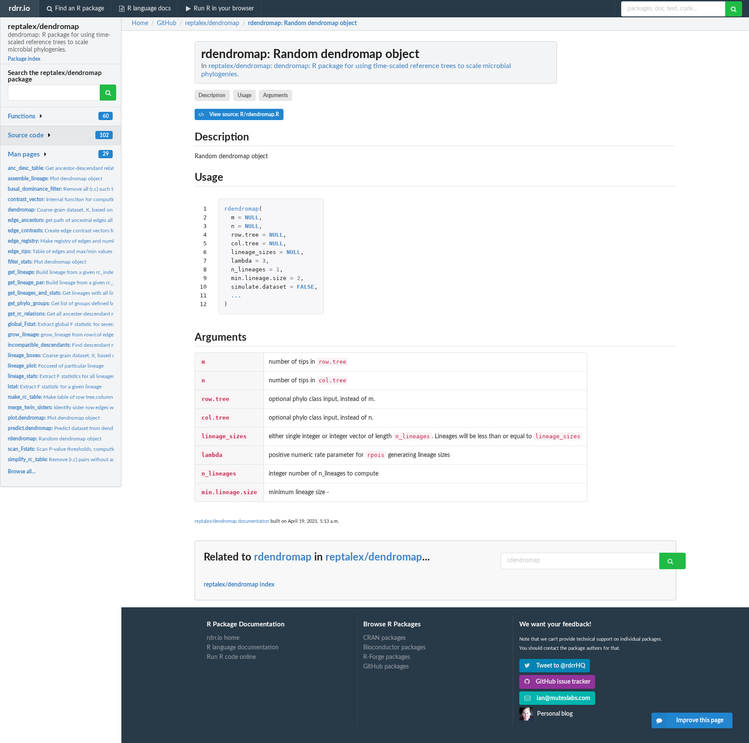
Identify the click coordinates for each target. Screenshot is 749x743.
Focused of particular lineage (56, 365)
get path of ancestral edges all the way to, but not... (84, 220)
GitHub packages (386, 667)
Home (140, 23)
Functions (22, 116)
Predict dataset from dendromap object (75, 428)
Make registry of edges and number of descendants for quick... (95, 241)
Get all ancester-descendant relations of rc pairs (81, 313)
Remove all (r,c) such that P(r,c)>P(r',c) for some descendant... (104, 189)
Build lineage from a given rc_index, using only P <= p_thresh (91, 272)
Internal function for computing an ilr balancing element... (92, 199)
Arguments (275, 95)
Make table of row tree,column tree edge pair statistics (87, 397)
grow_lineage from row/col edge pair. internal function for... (92, 334)
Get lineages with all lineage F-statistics (79, 293)
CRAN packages (384, 638)
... (236, 295)
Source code (26, 135)
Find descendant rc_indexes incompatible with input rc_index (110, 345)
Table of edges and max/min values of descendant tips (82, 251)
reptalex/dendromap (374, 557)
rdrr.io (19, 8)
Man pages (24, 154)
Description (212, 95)
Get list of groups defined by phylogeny (74, 303)
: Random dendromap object (302, 23)
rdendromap (241, 208)
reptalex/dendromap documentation (232, 521)
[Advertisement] (611, 171)
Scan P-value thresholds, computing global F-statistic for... (88, 449)
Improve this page (699, 720)
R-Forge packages (386, 657)
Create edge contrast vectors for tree (67, 230)
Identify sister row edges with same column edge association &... (103, 407)
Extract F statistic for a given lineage (54, 386)
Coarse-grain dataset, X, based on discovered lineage (82, 209)
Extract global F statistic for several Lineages (72, 324)
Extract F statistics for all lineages (61, 376)
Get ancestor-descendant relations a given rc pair (82, 168)
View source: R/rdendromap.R (243, 114)
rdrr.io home (223, 638)
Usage (244, 95)
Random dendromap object (54, 438)
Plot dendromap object (55, 178)
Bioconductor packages (394, 648)
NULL (252, 217)
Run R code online (231, 657)
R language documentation (243, 648)
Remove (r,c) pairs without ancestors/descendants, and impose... (101, 459)
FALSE (305, 287)
